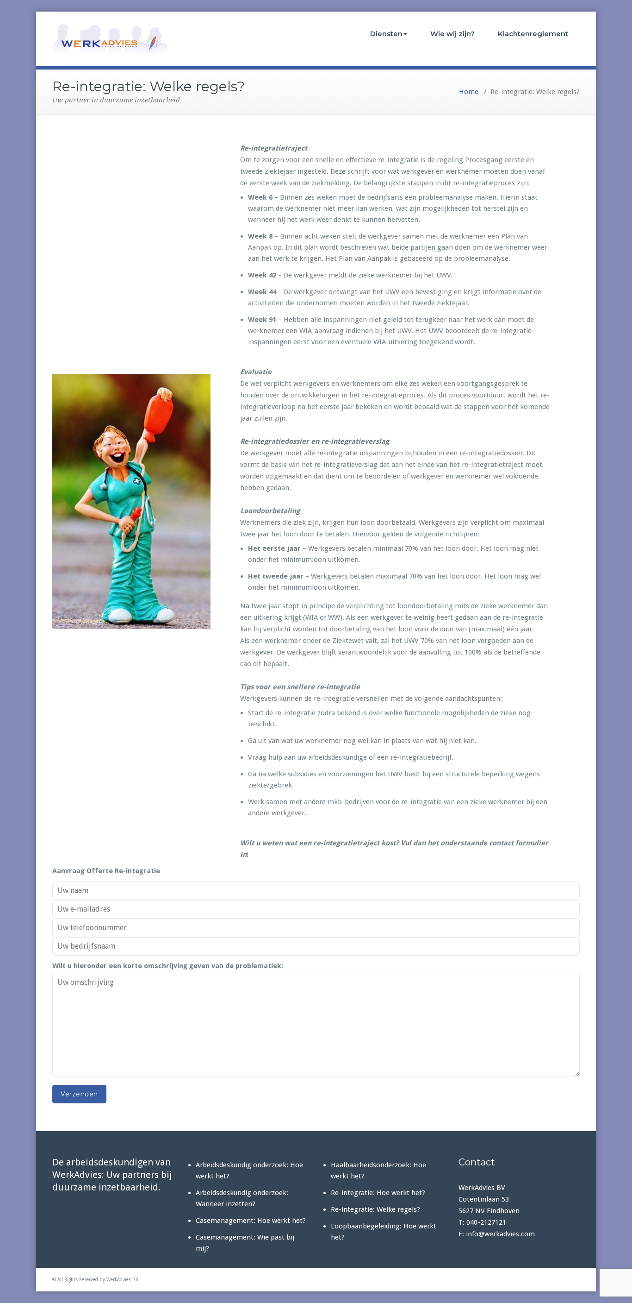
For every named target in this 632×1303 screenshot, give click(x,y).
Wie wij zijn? (452, 33)
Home (468, 92)
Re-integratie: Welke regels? (375, 1209)
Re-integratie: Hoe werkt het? (378, 1193)
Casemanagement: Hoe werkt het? (251, 1220)
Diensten (386, 33)
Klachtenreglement (533, 33)
